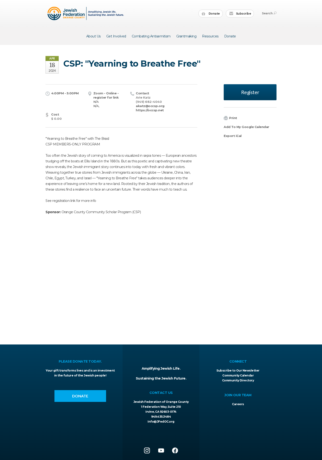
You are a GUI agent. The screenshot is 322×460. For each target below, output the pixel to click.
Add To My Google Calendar (246, 127)
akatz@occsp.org (150, 106)
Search (267, 13)
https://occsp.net (150, 110)
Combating (151, 36)
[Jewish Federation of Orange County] (86, 13)
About (93, 36)
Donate (214, 13)
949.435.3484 (161, 416)
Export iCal (233, 136)
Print (233, 118)
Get (116, 36)
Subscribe (243, 13)
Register (250, 92)
